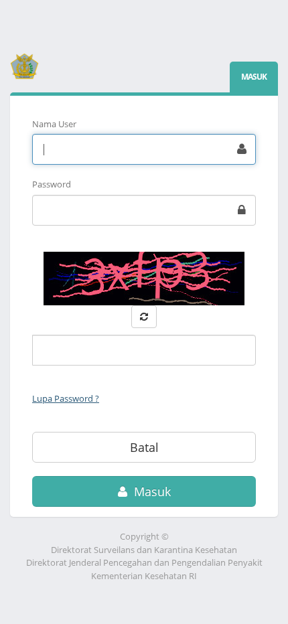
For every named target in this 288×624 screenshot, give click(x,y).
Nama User (54, 124)
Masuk (151, 491)
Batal (144, 447)
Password (51, 184)
